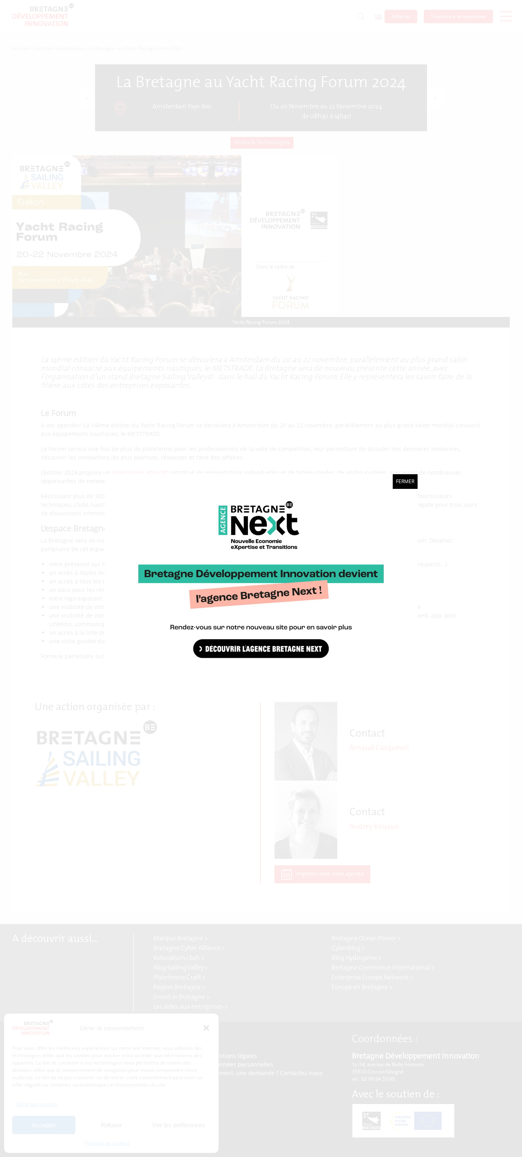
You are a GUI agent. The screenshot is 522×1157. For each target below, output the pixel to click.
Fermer (405, 481)
